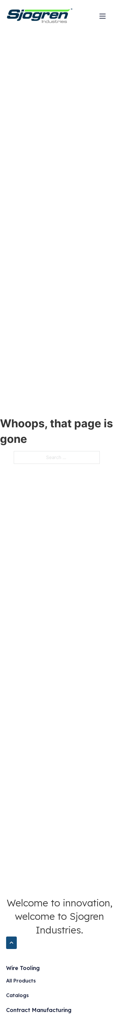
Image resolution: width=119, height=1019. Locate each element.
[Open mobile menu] (102, 16)
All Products (21, 981)
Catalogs (17, 995)
